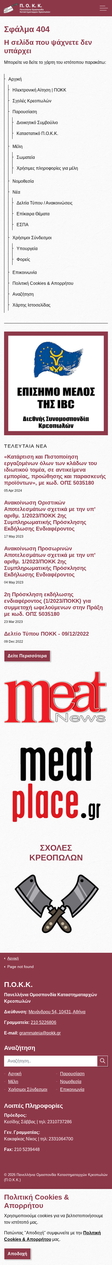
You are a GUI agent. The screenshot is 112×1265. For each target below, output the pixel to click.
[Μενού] (104, 8)
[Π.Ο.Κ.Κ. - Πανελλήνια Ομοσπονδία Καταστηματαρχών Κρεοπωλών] (27, 8)
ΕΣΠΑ (23, 224)
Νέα (16, 192)
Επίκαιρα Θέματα (33, 214)
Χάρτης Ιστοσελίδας (32, 305)
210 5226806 (43, 1022)
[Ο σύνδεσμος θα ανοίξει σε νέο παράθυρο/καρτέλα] (56, 697)
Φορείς (23, 259)
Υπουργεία (27, 248)
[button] (102, 1061)
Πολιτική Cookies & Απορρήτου (43, 283)
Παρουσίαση (25, 111)
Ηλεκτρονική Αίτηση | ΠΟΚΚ (39, 90)
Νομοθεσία (23, 181)
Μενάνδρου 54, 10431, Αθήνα (57, 1012)
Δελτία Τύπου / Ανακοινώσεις (45, 203)
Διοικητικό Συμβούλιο (37, 122)
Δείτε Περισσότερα (27, 656)
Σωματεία (26, 157)
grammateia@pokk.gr (40, 1033)
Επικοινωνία (25, 272)
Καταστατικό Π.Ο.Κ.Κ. (37, 133)
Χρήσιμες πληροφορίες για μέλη (47, 168)
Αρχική (15, 79)
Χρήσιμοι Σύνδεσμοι (32, 237)
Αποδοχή (17, 1253)
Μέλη (18, 146)
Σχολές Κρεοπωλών (32, 101)
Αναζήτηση (23, 294)
